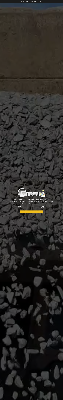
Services (27, 1)
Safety (40, 1)
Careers (35, 1)
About (31, 1)
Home (22, 1)
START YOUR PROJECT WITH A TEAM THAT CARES (32, 211)
